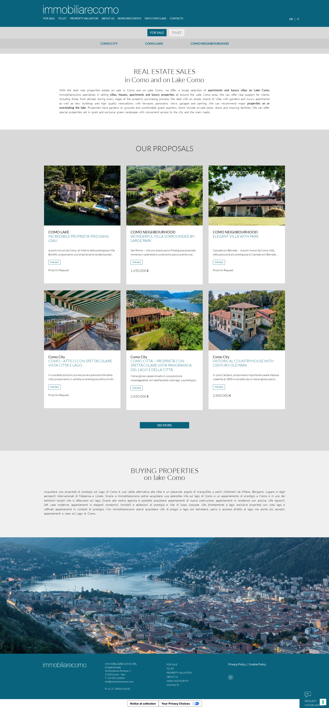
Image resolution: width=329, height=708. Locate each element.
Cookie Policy (257, 664)
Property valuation (179, 672)
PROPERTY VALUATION (84, 18)
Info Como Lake (155, 18)
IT (298, 19)
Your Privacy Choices (175, 703)
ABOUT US (108, 18)
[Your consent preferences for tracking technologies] (323, 702)
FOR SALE (49, 18)
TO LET (62, 18)
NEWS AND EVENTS (129, 18)
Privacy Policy (237, 664)
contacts (176, 18)
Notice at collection (143, 703)
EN (291, 19)
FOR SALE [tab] (157, 32)
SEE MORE (164, 425)
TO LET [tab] (177, 32)
